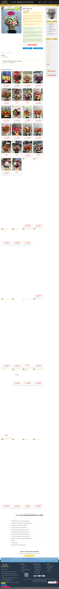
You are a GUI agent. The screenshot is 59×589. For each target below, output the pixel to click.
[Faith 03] (38, 190)
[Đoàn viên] (38, 260)
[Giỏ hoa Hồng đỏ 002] (6, 234)
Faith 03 (38, 224)
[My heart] (17, 77)
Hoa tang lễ (16, 5)
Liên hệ (48, 571)
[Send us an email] (14, 2)
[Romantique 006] (38, 129)
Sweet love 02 (27, 224)
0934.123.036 (51, 71)
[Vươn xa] (17, 147)
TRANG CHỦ (2, 5)
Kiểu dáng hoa (48, 57)
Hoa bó (28, 5)
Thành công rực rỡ (38, 364)
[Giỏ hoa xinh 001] (6, 77)
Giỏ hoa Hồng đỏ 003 (17, 136)
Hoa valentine (48, 56)
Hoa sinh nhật (6, 5)
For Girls (17, 364)
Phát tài (27, 136)
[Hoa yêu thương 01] (6, 471)
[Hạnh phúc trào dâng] (27, 331)
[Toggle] (10, 521)
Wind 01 (27, 84)
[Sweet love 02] (27, 190)
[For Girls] (17, 331)
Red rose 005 (6, 119)
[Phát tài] (27, 129)
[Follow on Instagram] (12, 2)
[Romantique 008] (38, 95)
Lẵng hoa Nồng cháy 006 (17, 241)
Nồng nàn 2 (16, 101)
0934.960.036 (52, 75)
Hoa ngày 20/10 (48, 49)
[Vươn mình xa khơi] (27, 112)
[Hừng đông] (6, 147)
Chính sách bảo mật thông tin (25, 569)
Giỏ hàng (22, 567)
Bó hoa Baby (20, 5)
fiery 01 (17, 504)
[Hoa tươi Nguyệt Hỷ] (5, 2)
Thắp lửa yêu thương (6, 364)
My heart (17, 84)
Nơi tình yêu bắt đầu (38, 504)
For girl (17, 119)
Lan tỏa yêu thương (27, 101)
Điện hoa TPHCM (49, 567)
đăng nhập (7, 62)
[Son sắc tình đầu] (38, 77)
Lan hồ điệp (24, 5)
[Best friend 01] (27, 471)
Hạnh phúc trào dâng (27, 364)
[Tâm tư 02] (27, 147)
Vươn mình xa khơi (27, 119)
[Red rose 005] (6, 112)
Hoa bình (48, 60)
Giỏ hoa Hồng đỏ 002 (6, 241)
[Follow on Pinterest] (15, 2)
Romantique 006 (38, 136)
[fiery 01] (17, 471)
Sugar (6, 101)
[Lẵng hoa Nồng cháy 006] (17, 234)
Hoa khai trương (11, 5)
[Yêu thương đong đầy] (38, 147)
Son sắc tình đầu (38, 84)
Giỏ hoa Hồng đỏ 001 (27, 241)
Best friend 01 (27, 504)
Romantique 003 (6, 136)
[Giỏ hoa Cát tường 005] (27, 375)
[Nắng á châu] (6, 401)
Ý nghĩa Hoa (49, 569)
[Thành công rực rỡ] (38, 331)
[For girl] (17, 112)
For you (17, 171)
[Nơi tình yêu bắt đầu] (38, 471)
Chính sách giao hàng (37, 569)
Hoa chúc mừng (33, 5)
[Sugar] (6, 95)
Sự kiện (47, 66)
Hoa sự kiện (43, 5)
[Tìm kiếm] (56, 5)
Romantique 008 (38, 101)
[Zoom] (2, 32)
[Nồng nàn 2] (17, 95)
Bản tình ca (6, 171)
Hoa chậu (48, 61)
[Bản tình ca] (6, 164)
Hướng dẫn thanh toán (37, 567)
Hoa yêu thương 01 (6, 504)
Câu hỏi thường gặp (37, 571)
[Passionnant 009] (38, 112)
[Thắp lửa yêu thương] (6, 331)
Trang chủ (24, 7)
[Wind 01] (27, 77)
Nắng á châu (6, 434)
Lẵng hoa (48, 64)
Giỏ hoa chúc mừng (38, 5)
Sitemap (22, 571)
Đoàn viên (38, 294)
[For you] (17, 164)
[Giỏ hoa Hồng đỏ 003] (17, 129)
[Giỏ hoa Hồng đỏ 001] (27, 234)
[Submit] (33, 2)
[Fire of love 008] (38, 375)
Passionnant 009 (38, 119)
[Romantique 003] (6, 129)
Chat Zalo (3, 583)
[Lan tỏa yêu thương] (27, 95)
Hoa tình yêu (48, 54)
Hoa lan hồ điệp (48, 47)
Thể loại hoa (47, 5)
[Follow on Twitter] (13, 2)
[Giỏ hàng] (57, 5)
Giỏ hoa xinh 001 (6, 84)
